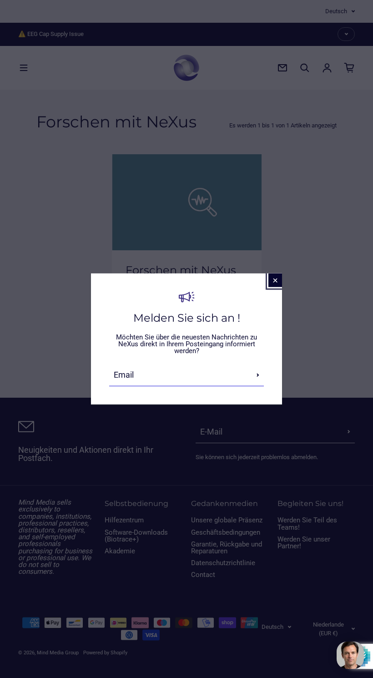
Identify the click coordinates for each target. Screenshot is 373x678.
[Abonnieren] (258, 375)
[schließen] (275, 280)
